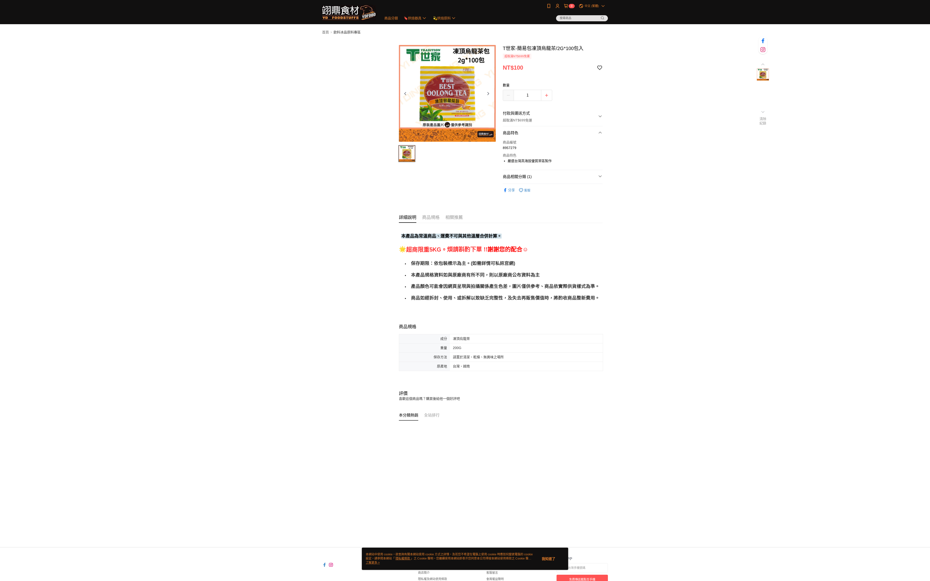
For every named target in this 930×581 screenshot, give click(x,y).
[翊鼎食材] (349, 13)
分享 (511, 190)
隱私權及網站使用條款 (432, 579)
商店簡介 (424, 572)
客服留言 (492, 572)
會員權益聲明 (495, 579)
